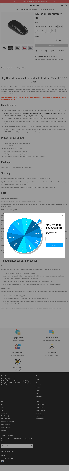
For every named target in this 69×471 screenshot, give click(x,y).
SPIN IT (54, 245)
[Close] (63, 215)
